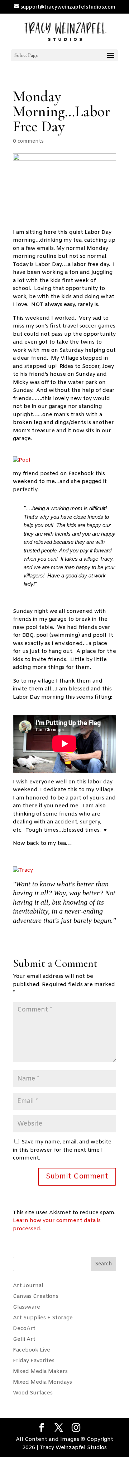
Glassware (26, 1307)
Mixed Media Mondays (42, 1382)
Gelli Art (24, 1339)
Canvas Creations (35, 1296)
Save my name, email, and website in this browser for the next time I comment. (62, 1150)
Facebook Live (31, 1350)
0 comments (28, 141)
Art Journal (28, 1285)
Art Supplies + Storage (43, 1317)
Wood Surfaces (33, 1393)
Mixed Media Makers (40, 1371)
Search (103, 1264)
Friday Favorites (33, 1360)
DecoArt (24, 1328)
